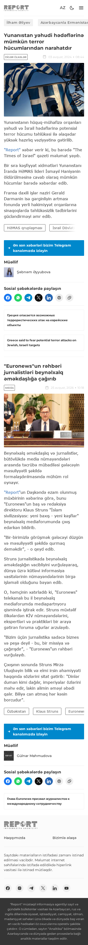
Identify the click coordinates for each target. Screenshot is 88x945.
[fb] (8, 298)
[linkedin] (49, 298)
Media (9, 388)
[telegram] (28, 298)
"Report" (12, 149)
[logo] (16, 8)
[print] (59, 298)
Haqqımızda (14, 838)
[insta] (19, 888)
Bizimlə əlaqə (65, 838)
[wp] (18, 298)
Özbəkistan (16, 711)
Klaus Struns (47, 711)
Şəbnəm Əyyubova (33, 272)
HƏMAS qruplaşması (24, 228)
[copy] (69, 298)
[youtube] (66, 888)
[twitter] (39, 298)
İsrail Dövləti (64, 228)
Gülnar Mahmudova (34, 756)
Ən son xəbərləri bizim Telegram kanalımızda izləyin (42, 248)
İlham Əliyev (18, 22)
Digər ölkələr (15, 57)
